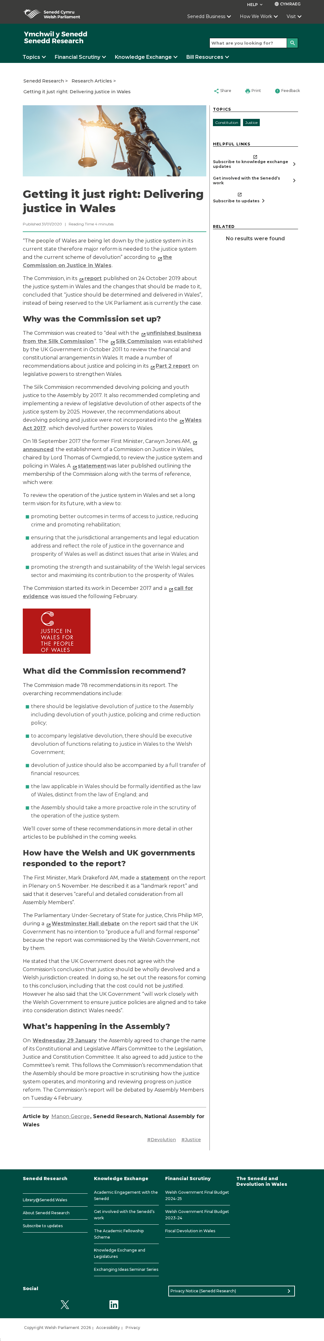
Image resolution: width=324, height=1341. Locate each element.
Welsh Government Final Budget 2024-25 (197, 1195)
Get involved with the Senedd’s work (124, 1214)
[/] (56, 38)
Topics (31, 57)
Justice (251, 122)
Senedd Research (43, 81)
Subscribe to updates (43, 1225)
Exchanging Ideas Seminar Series (126, 1269)
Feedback (287, 91)
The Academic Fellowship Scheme (119, 1234)
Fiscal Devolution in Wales (190, 1230)
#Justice (191, 1139)
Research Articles (92, 81)
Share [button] (222, 91)
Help (255, 4)
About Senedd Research (46, 1212)
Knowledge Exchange (143, 57)
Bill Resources (204, 57)
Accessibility (108, 1327)
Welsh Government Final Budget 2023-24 (197, 1214)
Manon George (70, 1116)
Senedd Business (206, 16)
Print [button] (253, 91)
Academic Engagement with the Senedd (126, 1195)
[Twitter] (65, 1305)
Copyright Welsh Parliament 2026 (57, 1327)
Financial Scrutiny (77, 57)
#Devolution (161, 1139)
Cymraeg (287, 4)
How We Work (256, 16)
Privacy (133, 1327)
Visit (291, 16)
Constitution (226, 122)
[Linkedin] (114, 1305)
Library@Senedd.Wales (45, 1199)
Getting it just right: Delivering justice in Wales (77, 92)
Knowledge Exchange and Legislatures (119, 1253)
